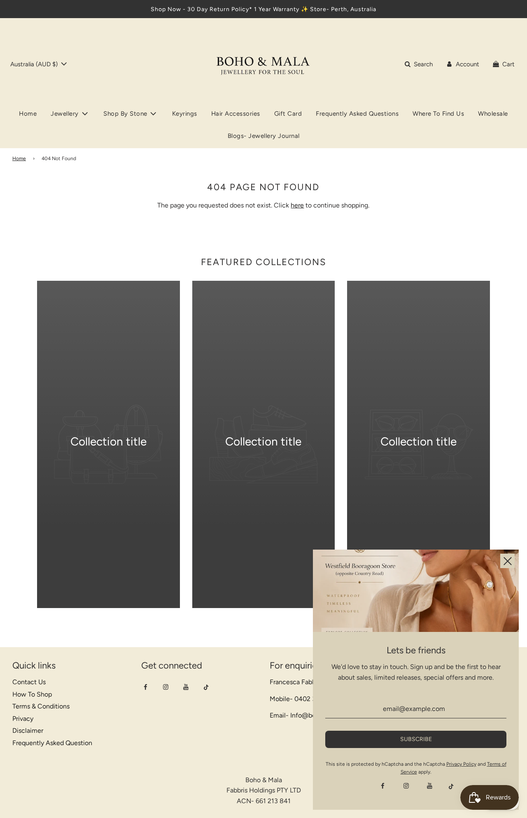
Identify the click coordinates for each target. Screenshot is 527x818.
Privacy (22, 718)
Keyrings (184, 113)
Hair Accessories (235, 113)
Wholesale (493, 113)
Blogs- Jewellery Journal (264, 136)
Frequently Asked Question (52, 743)
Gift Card (288, 113)
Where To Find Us (438, 113)
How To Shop (32, 694)
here (297, 205)
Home (28, 113)
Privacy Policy (461, 764)
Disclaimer (27, 730)
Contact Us (29, 682)
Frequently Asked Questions (357, 113)
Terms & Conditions (41, 706)
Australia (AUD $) (34, 64)
